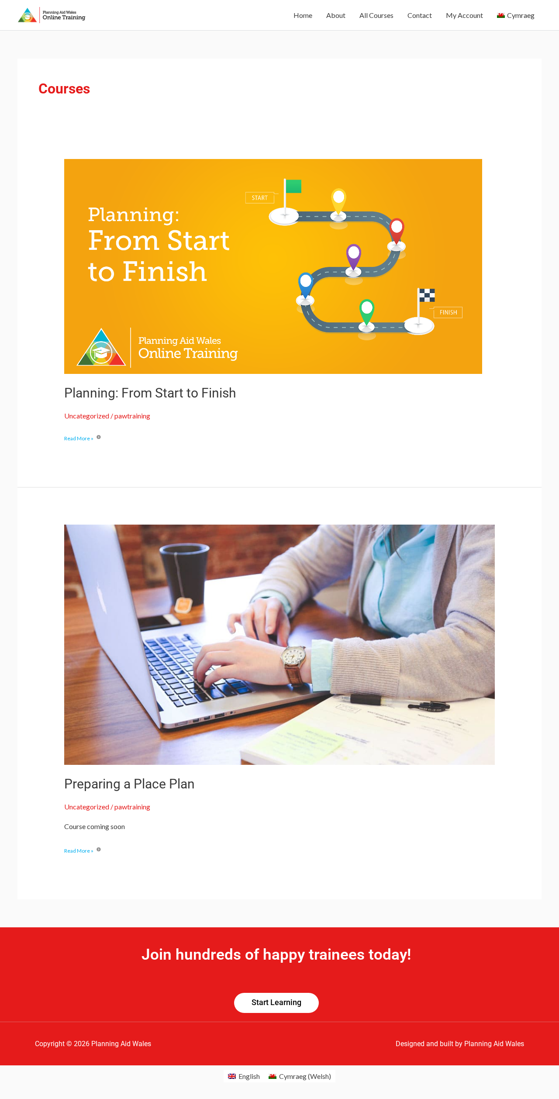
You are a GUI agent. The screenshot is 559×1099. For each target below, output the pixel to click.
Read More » (78, 438)
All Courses (376, 15)
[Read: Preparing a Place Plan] (279, 643)
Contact (419, 15)
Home (302, 15)
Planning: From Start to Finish (150, 393)
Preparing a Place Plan (129, 783)
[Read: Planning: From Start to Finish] (273, 265)
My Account (464, 15)
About (335, 15)
